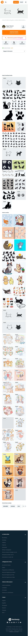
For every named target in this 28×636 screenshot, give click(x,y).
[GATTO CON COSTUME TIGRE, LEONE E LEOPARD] (8, 511)
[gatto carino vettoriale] (8, 463)
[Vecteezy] (2, 2)
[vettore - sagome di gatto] (8, 225)
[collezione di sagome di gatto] (7, 94)
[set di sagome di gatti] (13, 172)
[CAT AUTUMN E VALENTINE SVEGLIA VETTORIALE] (8, 487)
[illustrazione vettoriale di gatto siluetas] (9, 208)
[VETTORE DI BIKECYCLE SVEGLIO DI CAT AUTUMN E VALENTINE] (8, 595)
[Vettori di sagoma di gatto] (9, 258)
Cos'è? (12, 48)
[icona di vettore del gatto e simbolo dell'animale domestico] (13, 82)
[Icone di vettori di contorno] (7, 217)
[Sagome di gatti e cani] (8, 149)
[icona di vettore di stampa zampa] (8, 138)
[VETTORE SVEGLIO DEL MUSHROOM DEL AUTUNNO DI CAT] (8, 607)
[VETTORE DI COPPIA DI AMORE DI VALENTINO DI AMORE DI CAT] (8, 547)
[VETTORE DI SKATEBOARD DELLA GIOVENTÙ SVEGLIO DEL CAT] (8, 475)
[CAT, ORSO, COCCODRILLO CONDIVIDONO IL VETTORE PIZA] (8, 523)
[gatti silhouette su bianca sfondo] (8, 345)
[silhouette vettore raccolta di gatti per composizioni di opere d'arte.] (9, 115)
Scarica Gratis (14, 32)
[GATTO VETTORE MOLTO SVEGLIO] (8, 571)
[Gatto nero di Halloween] (19, 104)
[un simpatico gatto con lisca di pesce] (7, 283)
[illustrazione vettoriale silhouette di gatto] (8, 126)
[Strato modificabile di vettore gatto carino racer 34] (8, 296)
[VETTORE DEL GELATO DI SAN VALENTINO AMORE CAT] (8, 619)
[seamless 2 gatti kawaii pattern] (13, 309)
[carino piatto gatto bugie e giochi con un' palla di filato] (7, 355)
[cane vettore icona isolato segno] (13, 187)
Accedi (21, 2)
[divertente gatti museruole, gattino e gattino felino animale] (8, 415)
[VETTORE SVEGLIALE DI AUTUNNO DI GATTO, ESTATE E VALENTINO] (8, 583)
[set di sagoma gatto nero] (8, 105)
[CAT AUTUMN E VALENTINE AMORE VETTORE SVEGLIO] (8, 535)
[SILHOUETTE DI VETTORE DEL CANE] (8, 247)
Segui (23, 27)
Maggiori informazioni (7, 50)
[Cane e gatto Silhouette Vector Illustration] (17, 268)
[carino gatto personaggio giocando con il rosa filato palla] (19, 393)
